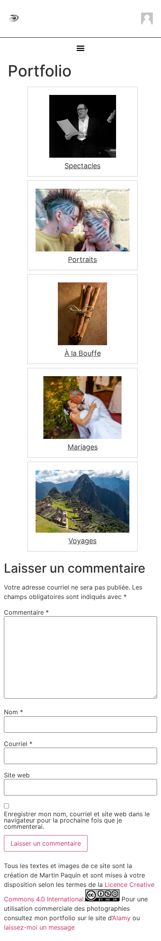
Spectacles (82, 166)
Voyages (82, 541)
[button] (80, 48)
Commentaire (26, 612)
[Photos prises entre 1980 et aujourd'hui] (82, 220)
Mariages (83, 447)
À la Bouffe (82, 353)
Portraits (82, 259)
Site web (17, 775)
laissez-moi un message (39, 927)
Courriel (18, 744)
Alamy (121, 918)
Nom (13, 712)
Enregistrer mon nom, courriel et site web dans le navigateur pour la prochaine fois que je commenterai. (77, 820)
